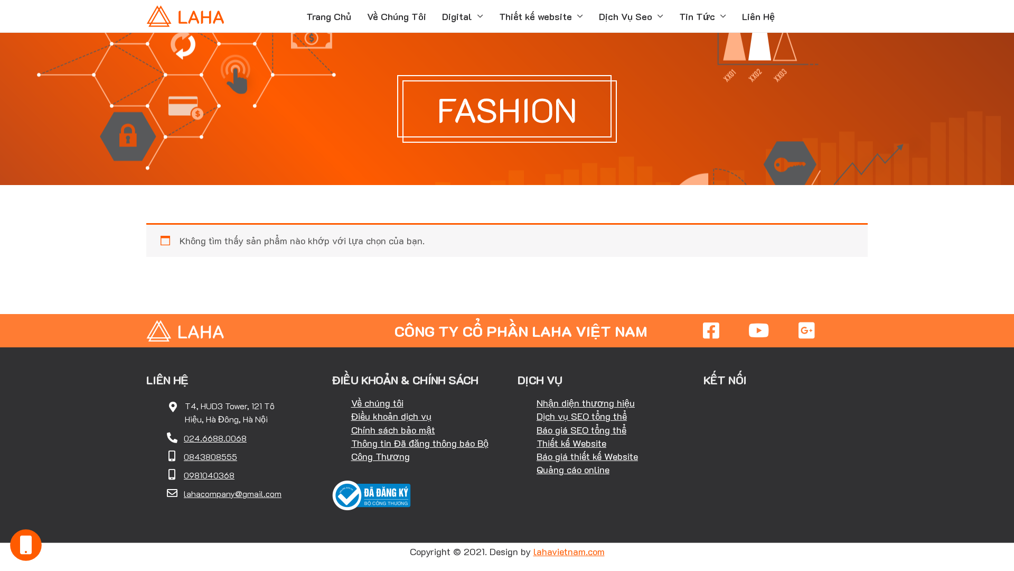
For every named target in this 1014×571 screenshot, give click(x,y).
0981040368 (209, 475)
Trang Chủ (328, 16)
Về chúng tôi (377, 403)
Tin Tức (697, 16)
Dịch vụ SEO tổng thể (582, 416)
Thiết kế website (535, 16)
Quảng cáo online (573, 469)
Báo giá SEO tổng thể (581, 429)
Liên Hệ (758, 16)
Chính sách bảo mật (393, 429)
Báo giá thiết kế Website (587, 456)
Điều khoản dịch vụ (391, 416)
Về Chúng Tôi (396, 16)
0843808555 (210, 456)
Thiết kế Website (571, 443)
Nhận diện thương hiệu (586, 403)
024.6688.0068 (215, 438)
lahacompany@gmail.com (232, 493)
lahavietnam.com (569, 551)
